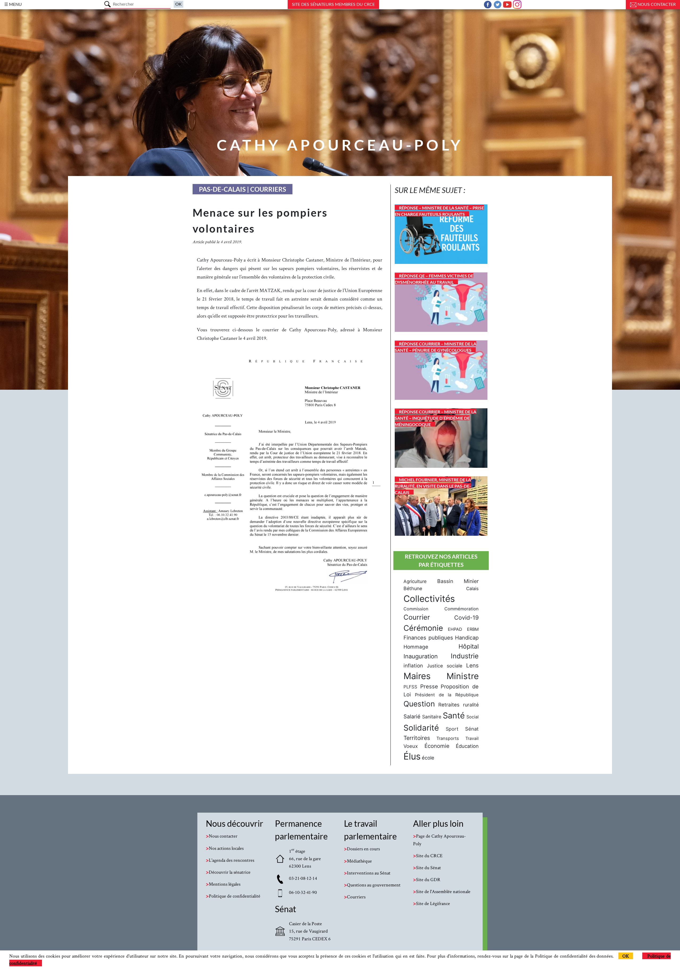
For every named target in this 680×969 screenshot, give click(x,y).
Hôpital (468, 646)
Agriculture (415, 581)
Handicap (467, 637)
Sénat (472, 729)
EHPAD (455, 629)
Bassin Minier (458, 581)
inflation (413, 666)
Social (472, 716)
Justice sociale (444, 665)
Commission (415, 608)
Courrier (416, 617)
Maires (417, 676)
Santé (454, 715)
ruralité (471, 705)
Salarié (411, 716)
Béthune (412, 588)
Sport (452, 729)
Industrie (465, 656)
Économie (436, 746)
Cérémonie (423, 628)
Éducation (467, 746)
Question (419, 703)
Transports (447, 738)
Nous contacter (656, 4)
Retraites (449, 705)
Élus (411, 756)
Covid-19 (466, 617)
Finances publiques (428, 637)
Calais (472, 588)
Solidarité (421, 727)
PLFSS (410, 686)
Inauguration (420, 656)
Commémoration (461, 608)
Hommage (415, 647)
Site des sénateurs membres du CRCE (333, 4)
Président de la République (447, 694)
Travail (472, 738)
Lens (472, 665)
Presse (429, 686)
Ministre (463, 676)
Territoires (416, 738)
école (428, 758)
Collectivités (429, 598)
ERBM (473, 629)
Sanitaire (431, 716)
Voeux (410, 746)
